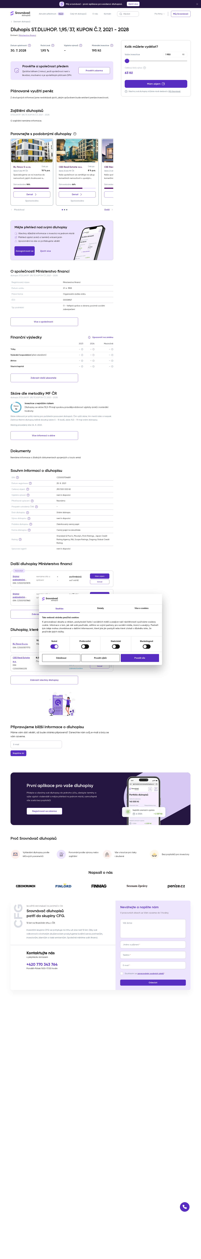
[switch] (85, 646)
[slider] (127, 61)
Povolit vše (139, 658)
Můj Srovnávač (174, 91)
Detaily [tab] (100, 608)
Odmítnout (61, 658)
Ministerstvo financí (27, 35)
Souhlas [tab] (59, 608)
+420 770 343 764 (42, 964)
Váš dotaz (127, 923)
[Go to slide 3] (66, 209)
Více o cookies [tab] (141, 608)
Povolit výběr (100, 658)
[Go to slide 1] (62, 209)
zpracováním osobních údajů (150, 973)
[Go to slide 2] (64, 209)
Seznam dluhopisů (22, 21)
